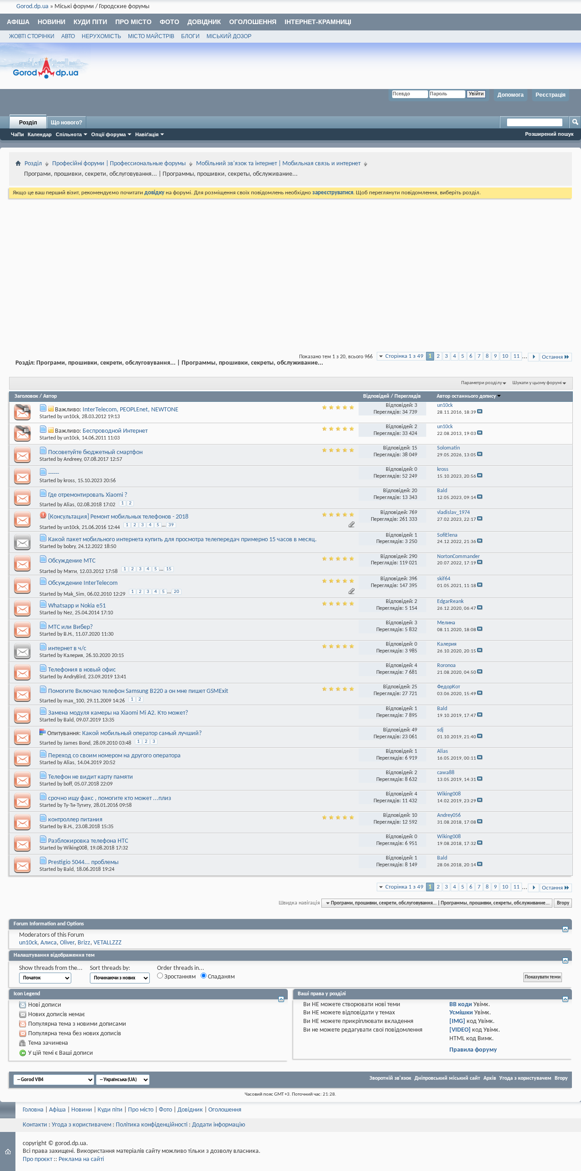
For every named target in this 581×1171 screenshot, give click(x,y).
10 (505, 356)
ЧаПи (17, 134)
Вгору (563, 903)
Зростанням (179, 976)
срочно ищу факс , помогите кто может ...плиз (109, 798)
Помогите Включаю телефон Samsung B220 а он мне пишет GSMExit (138, 691)
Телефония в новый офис (82, 670)
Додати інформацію (218, 1125)
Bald (69, 720)
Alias (69, 505)
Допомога (510, 95)
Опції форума (108, 134)
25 (414, 687)
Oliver (67, 942)
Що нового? (66, 122)
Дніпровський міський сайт (447, 1078)
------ (53, 473)
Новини (51, 21)
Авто (68, 36)
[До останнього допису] (480, 412)
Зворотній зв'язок (390, 1078)
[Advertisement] (290, 268)
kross (69, 481)
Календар (40, 134)
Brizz (84, 942)
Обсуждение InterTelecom (83, 583)
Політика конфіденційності (151, 1125)
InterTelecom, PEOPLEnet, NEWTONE (130, 409)
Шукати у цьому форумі (537, 382)
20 (414, 491)
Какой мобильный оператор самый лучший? (142, 733)
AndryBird (74, 677)
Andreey (72, 459)
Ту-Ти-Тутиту (77, 805)
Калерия (73, 655)
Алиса (48, 942)
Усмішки (461, 1012)
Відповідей (376, 396)
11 (516, 356)
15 (414, 448)
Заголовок (26, 396)
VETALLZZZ (108, 942)
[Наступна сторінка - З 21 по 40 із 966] (533, 357)
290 (413, 556)
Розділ (28, 122)
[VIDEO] (460, 1030)
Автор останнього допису (466, 396)
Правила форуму (473, 1050)
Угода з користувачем (525, 1078)
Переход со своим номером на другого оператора (114, 755)
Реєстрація (551, 95)
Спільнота (69, 134)
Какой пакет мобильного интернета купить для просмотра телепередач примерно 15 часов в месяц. (182, 539)
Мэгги (70, 571)
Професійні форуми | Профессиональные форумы (119, 163)
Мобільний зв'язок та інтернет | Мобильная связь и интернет (278, 163)
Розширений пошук (549, 134)
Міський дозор (229, 36)
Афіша (18, 21)
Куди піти (90, 21)
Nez (68, 613)
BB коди (460, 1004)
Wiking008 (75, 848)
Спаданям (221, 976)
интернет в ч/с (67, 648)
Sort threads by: (110, 968)
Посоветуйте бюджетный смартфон (95, 452)
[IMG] (457, 1021)
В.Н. (68, 634)
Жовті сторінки (31, 36)
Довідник (204, 21)
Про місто (133, 21)
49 (414, 730)
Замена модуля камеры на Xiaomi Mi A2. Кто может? (118, 713)
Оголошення (252, 21)
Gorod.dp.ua (32, 6)
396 (413, 579)
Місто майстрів (151, 36)
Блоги (190, 36)
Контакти (35, 1125)
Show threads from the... (51, 968)
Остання (552, 357)
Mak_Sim (74, 594)
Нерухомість (101, 36)
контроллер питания (75, 819)
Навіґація (146, 134)
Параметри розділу (481, 382)
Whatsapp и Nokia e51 (77, 606)
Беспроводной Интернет (115, 431)
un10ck (71, 417)
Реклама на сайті (81, 1159)
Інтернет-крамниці (318, 21)
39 (171, 525)
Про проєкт (37, 1159)
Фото (169, 21)
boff (68, 784)
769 (413, 512)
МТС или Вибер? (70, 627)
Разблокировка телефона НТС (88, 841)
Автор (50, 396)
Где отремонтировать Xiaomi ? (87, 495)
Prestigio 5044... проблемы (83, 862)
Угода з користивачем (81, 1125)
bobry (69, 546)
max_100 (74, 701)
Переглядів (407, 396)
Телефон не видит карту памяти (90, 777)
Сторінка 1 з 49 (404, 356)
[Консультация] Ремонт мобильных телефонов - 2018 (118, 517)
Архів (489, 1078)
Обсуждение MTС (71, 561)
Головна (33, 1110)
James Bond (77, 743)
